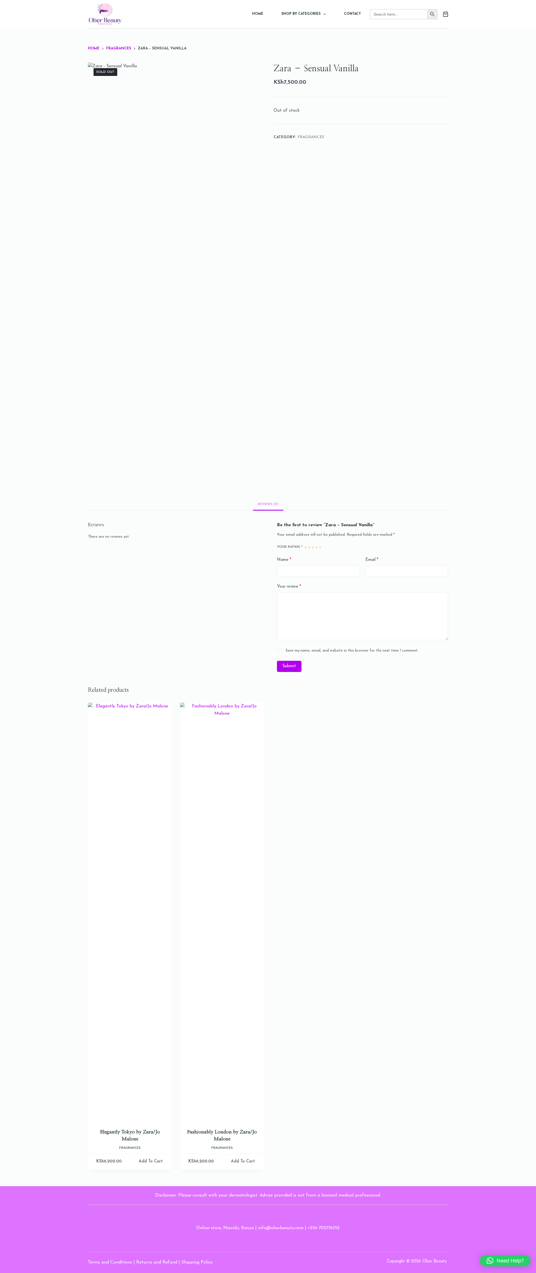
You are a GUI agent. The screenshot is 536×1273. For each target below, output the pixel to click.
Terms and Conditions (110, 1262)
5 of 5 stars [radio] (320, 547)
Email (371, 560)
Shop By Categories (300, 14)
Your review (289, 587)
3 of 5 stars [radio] (313, 547)
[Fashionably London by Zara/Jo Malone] (222, 912)
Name (284, 560)
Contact (352, 14)
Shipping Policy (196, 1262)
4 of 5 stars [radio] (316, 547)
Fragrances (311, 137)
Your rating (290, 547)
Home (257, 14)
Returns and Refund (156, 1262)
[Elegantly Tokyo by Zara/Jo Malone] (130, 912)
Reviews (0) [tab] (268, 504)
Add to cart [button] (151, 1161)
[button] (505, 1260)
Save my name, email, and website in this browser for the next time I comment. (352, 650)
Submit (289, 666)
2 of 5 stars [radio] (309, 547)
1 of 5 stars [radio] (305, 547)
